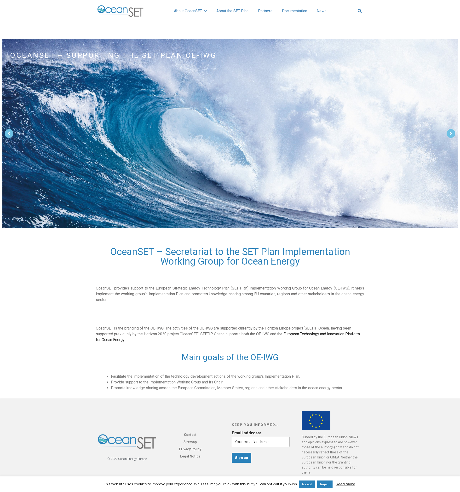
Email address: (246, 433)
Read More (345, 484)
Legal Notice (190, 456)
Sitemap (190, 442)
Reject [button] (325, 484)
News (322, 11)
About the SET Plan (232, 11)
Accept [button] (307, 484)
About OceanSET (188, 11)
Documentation (294, 11)
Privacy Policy (190, 449)
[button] (359, 11)
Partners (265, 11)
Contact (190, 435)
